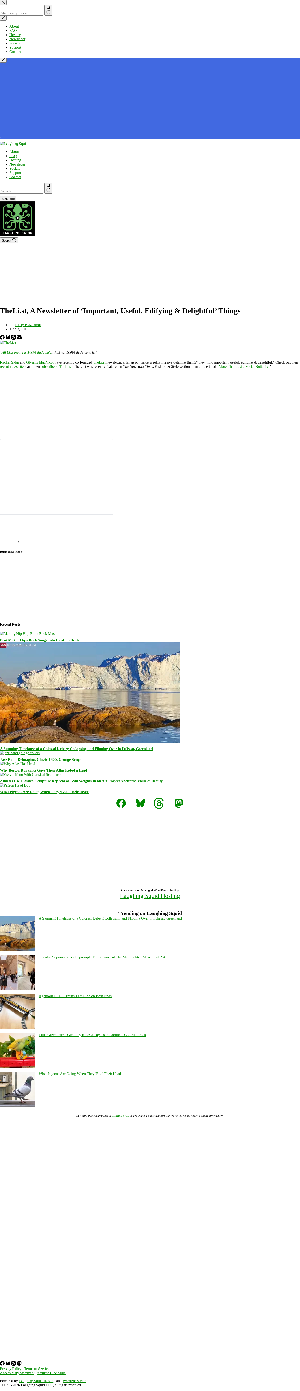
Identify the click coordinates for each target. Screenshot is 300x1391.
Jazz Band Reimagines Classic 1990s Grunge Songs (40, 760)
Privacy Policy (11, 1369)
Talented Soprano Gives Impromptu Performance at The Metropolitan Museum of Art (102, 957)
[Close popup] (3, 60)
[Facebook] (3, 338)
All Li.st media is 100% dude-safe (26, 352)
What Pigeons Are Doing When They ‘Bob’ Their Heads (44, 792)
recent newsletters (13, 366)
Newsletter (17, 164)
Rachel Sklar (9, 362)
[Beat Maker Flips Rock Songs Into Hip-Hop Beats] (28, 634)
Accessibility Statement (17, 1373)
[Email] (19, 338)
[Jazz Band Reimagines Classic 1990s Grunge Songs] (20, 753)
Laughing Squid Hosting (150, 895)
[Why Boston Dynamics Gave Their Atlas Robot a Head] (17, 764)
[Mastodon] (19, 1364)
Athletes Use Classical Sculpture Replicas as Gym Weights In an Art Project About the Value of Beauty (81, 781)
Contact (15, 177)
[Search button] (48, 188)
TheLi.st (99, 362)
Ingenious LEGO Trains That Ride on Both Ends (75, 996)
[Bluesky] (8, 338)
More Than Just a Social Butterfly (243, 366)
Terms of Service (36, 1369)
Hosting (15, 160)
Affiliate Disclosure (51, 1373)
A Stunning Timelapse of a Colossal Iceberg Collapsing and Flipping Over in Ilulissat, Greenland (76, 749)
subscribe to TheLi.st (56, 366)
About (14, 152)
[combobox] (21, 191)
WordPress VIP (74, 1381)
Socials (14, 168)
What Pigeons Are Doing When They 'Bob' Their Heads (80, 1074)
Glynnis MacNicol (40, 362)
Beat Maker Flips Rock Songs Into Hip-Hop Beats (39, 640)
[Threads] (14, 338)
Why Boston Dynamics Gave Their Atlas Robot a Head (43, 770)
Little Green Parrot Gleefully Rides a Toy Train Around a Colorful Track (92, 1035)
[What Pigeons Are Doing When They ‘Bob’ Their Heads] (15, 785)
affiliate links (120, 1115)
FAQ (13, 156)
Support (15, 173)
